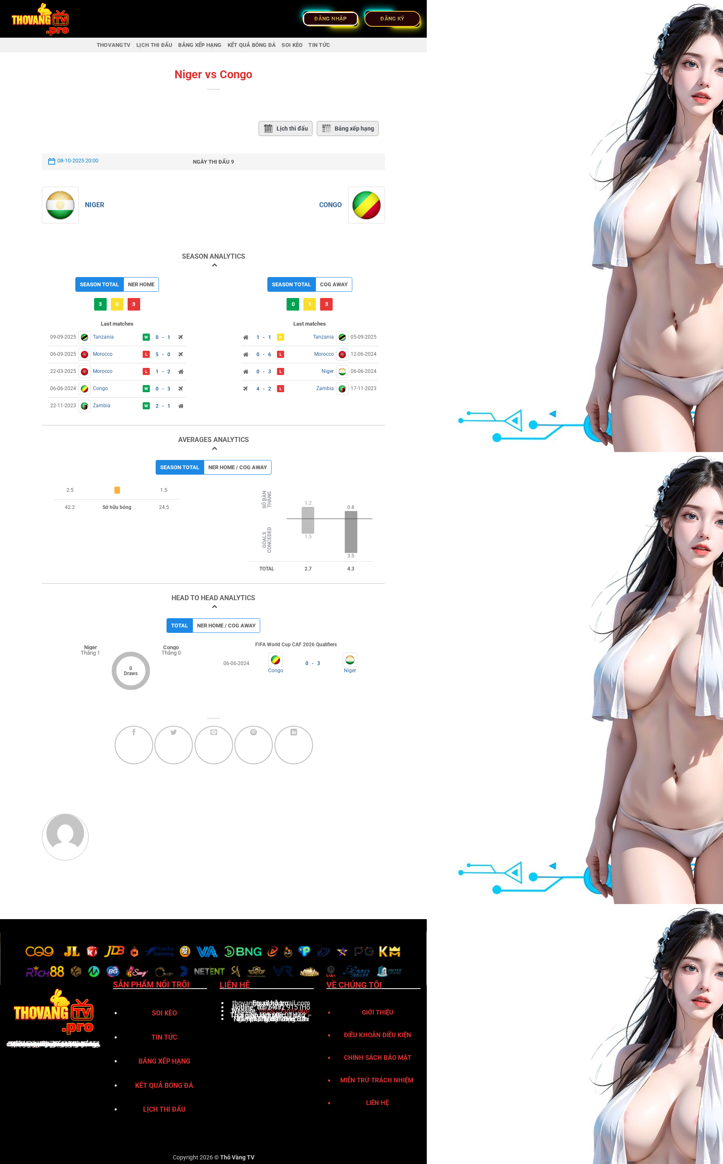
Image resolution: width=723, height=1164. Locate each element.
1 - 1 (263, 337)
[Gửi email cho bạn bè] (214, 745)
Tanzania (103, 337)
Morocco (103, 354)
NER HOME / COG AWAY (237, 467)
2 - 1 (163, 406)
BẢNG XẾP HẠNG (199, 45)
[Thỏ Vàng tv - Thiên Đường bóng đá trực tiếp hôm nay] (48, 19)
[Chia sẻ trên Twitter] (173, 745)
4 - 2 (263, 389)
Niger (94, 205)
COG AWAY (334, 284)
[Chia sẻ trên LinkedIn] (293, 745)
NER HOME (141, 284)
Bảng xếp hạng (354, 128)
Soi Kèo (292, 45)
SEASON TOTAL (99, 284)
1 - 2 (163, 372)
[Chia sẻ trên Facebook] (134, 745)
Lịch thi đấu (292, 128)
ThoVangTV (26, 1044)
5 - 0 (163, 354)
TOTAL (179, 625)
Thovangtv (114, 45)
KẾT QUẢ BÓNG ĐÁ (252, 45)
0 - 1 (163, 337)
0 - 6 (263, 354)
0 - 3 (163, 389)
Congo (330, 205)
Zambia (101, 406)
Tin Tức (319, 45)
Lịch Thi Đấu (154, 45)
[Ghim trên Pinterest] (253, 745)
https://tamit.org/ (284, 1011)
